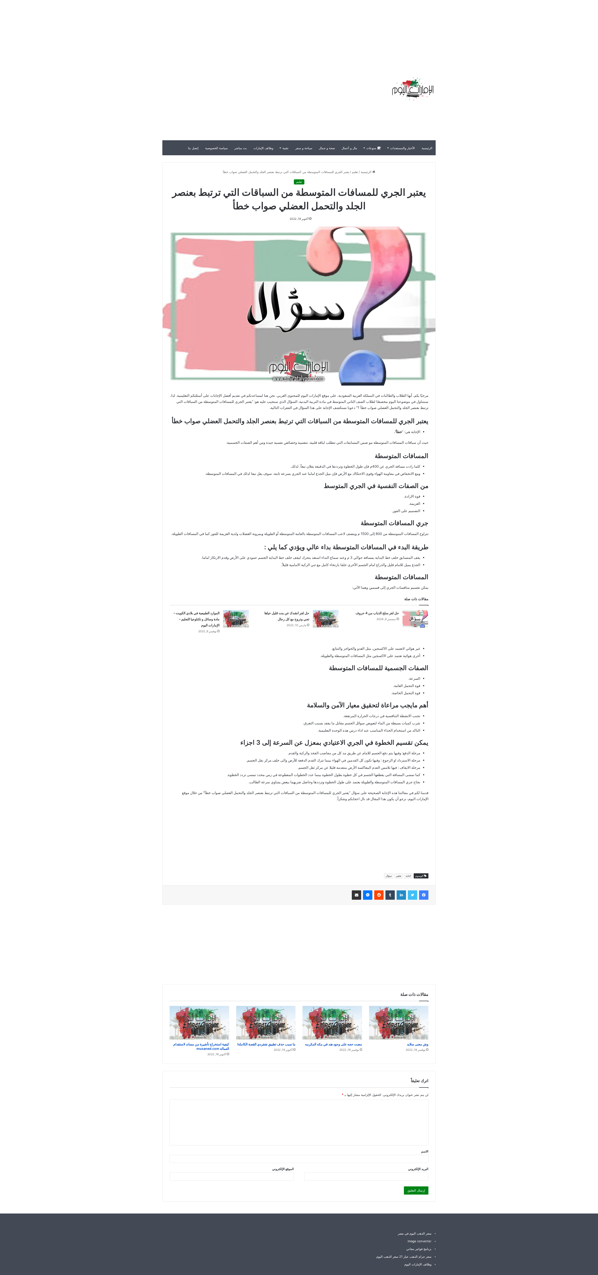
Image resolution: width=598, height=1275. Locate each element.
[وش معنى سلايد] (399, 1023)
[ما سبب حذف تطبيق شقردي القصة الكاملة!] (266, 1023)
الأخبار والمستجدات (402, 148)
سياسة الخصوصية (216, 148)
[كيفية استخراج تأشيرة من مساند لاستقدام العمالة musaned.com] (199, 1023)
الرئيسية (427, 148)
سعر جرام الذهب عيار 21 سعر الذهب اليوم (403, 1256)
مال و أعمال (349, 148)
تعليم (355, 172)
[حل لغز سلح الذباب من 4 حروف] (415, 619)
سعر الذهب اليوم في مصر (414, 1233)
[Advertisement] (514, 32)
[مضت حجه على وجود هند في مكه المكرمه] (332, 1023)
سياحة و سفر (303, 148)
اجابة (408, 876)
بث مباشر (240, 148)
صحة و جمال (327, 148)
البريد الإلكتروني (418, 1169)
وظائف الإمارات (263, 148)
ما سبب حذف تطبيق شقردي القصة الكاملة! (266, 1044)
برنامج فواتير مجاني (418, 1249)
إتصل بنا (193, 148)
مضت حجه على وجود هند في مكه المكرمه (333, 1044)
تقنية (285, 148)
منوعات (371, 148)
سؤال (389, 876)
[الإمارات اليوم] (412, 89)
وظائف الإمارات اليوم (417, 1264)
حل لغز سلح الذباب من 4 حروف (377, 613)
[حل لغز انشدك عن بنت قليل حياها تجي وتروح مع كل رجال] (325, 619)
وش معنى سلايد (417, 1044)
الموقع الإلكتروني (283, 1169)
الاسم (424, 1151)
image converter (419, 1241)
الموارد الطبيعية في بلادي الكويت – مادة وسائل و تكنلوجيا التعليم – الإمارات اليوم (197, 619)
